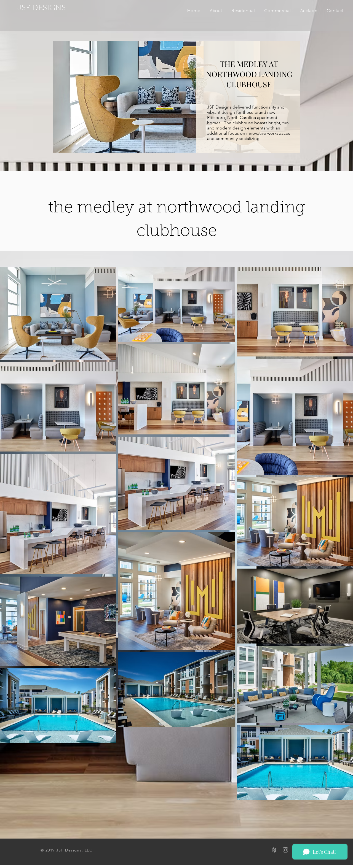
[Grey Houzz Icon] (274, 849)
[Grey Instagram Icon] (285, 849)
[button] (277, 11)
